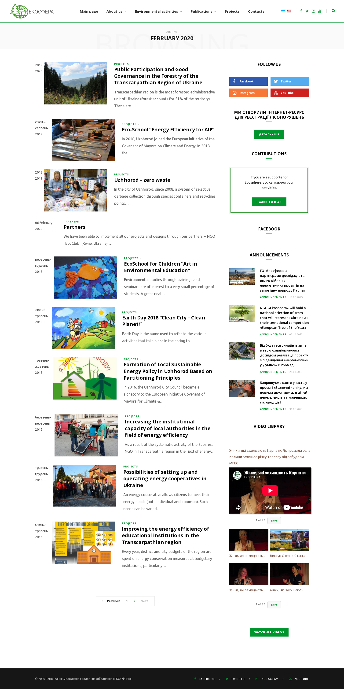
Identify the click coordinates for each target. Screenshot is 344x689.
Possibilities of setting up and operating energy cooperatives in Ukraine (165, 479)
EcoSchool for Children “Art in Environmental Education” (160, 267)
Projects (232, 11)
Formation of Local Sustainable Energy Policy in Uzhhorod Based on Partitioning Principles (168, 371)
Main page (89, 11)
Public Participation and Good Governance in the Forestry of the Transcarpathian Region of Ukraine (158, 76)
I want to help (269, 202)
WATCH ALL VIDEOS (269, 632)
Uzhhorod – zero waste (142, 180)
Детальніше (269, 134)
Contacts (256, 11)
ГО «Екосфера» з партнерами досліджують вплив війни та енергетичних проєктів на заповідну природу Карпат (283, 280)
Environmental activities (156, 11)
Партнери (71, 221)
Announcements (273, 297)
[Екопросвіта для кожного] (32, 11)
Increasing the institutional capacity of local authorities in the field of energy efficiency (167, 428)
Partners (74, 227)
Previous (114, 601)
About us (114, 11)
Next (274, 520)
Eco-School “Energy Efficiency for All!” (168, 129)
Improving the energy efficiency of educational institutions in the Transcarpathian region (165, 535)
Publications (201, 11)
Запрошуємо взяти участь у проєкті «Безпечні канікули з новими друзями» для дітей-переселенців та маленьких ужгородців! (284, 392)
